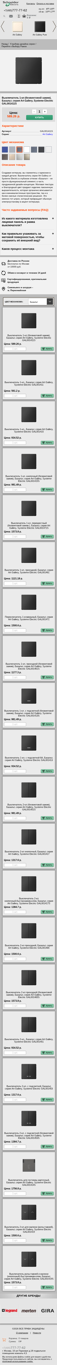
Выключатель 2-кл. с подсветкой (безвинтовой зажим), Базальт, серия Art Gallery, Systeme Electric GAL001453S (29, 1135)
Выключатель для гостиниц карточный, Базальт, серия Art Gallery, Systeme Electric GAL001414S (28, 1182)
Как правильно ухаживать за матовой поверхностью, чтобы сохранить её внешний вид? (23, 237)
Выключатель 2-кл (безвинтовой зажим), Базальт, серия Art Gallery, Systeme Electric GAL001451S (28, 807)
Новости (37, 1333)
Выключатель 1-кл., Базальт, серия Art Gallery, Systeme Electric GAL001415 (29, 430)
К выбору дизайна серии (22, 44)
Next (54, 26)
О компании (22, 1333)
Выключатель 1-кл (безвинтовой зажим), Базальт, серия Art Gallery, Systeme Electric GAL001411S (28, 338)
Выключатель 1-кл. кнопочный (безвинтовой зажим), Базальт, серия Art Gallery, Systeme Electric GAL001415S (28, 478)
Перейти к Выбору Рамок (14, 46)
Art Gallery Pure (40, 35)
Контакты (30, 3)
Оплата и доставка (45, 3)
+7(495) (15, 10)
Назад (5, 44)
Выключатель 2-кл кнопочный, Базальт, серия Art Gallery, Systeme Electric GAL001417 (29, 852)
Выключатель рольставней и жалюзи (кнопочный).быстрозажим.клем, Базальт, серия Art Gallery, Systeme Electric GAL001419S (29, 1276)
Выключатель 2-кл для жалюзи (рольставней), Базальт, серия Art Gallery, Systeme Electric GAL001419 (28, 1229)
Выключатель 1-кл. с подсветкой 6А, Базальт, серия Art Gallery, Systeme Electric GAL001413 (29, 758)
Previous (2, 26)
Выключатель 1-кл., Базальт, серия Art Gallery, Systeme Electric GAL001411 (29, 383)
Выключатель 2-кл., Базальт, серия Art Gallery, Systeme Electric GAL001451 (29, 1040)
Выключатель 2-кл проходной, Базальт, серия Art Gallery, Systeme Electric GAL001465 (29, 946)
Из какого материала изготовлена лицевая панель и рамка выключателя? (25, 222)
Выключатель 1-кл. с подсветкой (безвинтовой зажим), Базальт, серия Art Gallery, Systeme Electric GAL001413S (29, 713)
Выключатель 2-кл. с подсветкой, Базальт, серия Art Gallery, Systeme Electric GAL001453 (29, 1087)
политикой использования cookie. (17, 1361)
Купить (39, 117)
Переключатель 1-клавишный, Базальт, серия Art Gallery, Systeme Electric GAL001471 (29, 618)
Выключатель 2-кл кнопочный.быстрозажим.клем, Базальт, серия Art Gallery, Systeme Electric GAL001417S (29, 901)
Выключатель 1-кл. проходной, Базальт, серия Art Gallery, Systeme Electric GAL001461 (29, 571)
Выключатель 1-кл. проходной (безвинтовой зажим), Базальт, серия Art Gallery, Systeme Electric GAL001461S (29, 666)
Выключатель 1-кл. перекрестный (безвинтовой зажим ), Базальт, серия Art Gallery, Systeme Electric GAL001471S (28, 525)
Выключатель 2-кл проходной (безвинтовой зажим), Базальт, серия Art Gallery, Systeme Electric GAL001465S (29, 994)
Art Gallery (17, 35)
